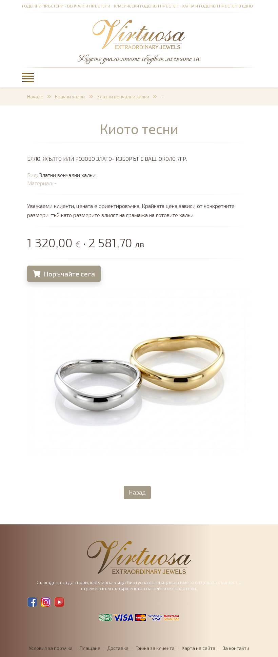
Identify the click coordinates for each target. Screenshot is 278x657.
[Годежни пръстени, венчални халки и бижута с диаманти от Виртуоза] (139, 35)
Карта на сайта (198, 648)
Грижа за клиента (155, 648)
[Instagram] (46, 602)
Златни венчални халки (123, 96)
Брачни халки (70, 96)
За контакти (235, 648)
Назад (137, 492)
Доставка (117, 648)
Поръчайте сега (68, 274)
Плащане (90, 648)
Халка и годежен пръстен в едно (217, 5)
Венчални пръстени (88, 5)
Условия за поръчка (51, 648)
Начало (35, 96)
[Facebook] (32, 602)
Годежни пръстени (42, 5)
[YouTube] (59, 602)
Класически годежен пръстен (146, 5)
